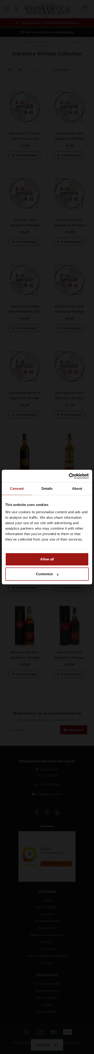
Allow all (47, 559)
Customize (44, 574)
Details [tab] (47, 488)
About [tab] (77, 488)
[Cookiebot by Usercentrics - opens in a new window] (69, 476)
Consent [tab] (17, 488)
